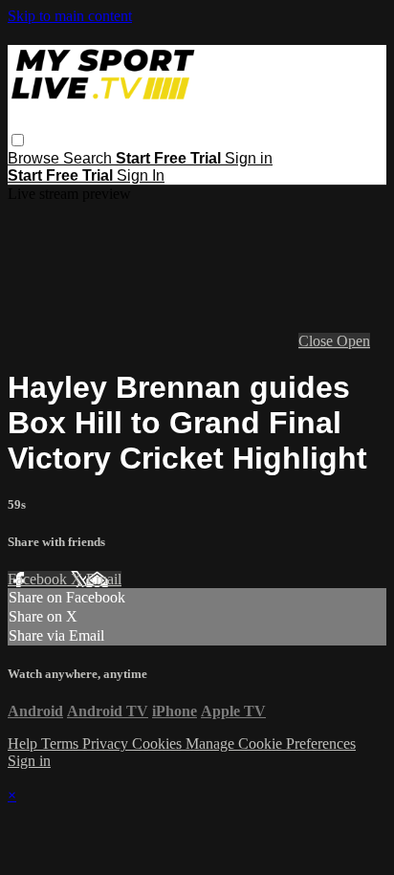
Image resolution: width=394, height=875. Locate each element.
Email (103, 579)
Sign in (249, 158)
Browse (35, 158)
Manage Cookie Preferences (271, 743)
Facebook (39, 579)
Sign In (140, 175)
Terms (61, 743)
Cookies (159, 743)
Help (24, 743)
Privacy (107, 743)
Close (317, 341)
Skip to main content (70, 16)
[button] (17, 140)
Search (89, 158)
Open (353, 341)
